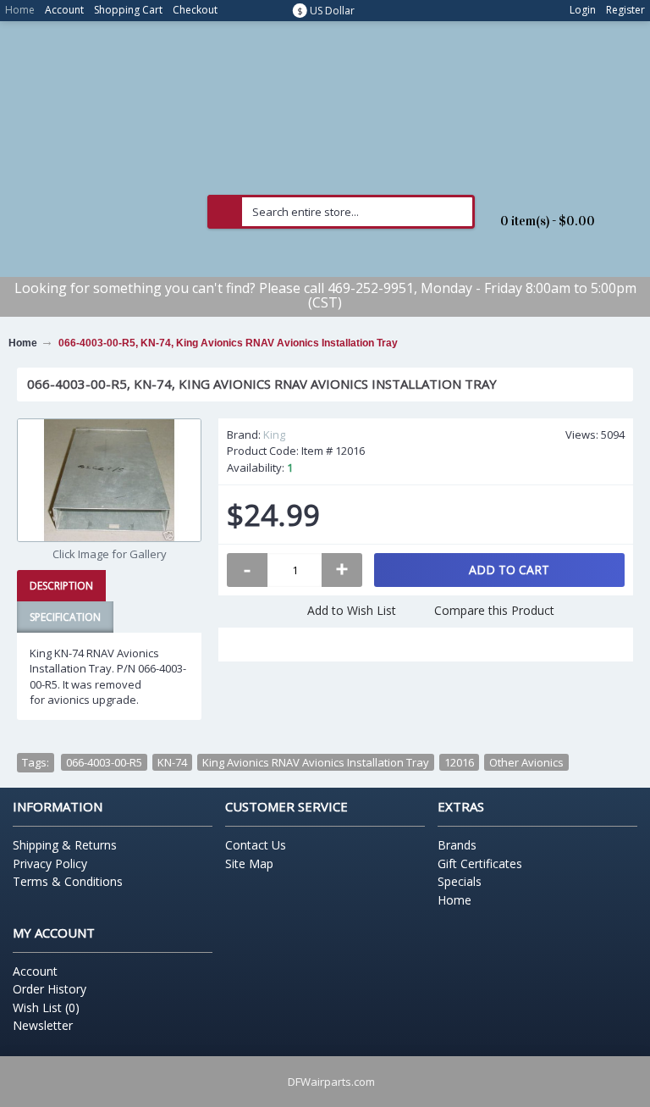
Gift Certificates (480, 863)
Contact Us (255, 845)
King (274, 434)
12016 (459, 762)
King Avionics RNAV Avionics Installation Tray (315, 762)
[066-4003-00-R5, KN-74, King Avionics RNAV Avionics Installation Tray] (109, 480)
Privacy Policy (50, 863)
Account (35, 971)
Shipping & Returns (65, 845)
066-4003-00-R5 (104, 762)
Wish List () (46, 1007)
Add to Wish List (351, 610)
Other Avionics (526, 762)
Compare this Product (494, 610)
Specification (65, 617)
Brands (457, 845)
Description (61, 585)
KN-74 (172, 762)
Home (454, 900)
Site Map (249, 863)
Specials (460, 881)
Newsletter (43, 1025)
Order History (49, 989)
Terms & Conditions (68, 881)
